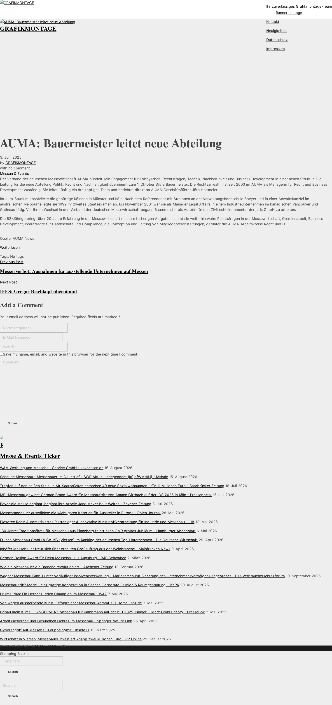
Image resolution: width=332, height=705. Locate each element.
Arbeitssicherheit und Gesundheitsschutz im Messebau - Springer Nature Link (66, 621)
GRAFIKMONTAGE (28, 28)
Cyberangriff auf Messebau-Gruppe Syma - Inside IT (44, 630)
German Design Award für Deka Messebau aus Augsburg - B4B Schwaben (63, 558)
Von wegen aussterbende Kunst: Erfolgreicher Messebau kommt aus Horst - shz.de (71, 603)
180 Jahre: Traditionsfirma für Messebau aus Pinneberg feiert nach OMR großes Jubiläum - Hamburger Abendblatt (98, 531)
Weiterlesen (10, 247)
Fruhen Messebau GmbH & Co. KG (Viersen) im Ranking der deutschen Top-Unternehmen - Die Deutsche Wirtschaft (99, 540)
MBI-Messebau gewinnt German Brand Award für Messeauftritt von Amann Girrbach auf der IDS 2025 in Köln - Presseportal (106, 495)
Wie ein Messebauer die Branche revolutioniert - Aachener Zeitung (56, 567)
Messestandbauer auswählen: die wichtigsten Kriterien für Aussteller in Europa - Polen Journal (80, 513)
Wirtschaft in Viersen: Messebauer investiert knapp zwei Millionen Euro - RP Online (71, 639)
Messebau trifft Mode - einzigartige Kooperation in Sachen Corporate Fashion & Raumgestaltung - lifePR (89, 585)
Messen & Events (14, 173)
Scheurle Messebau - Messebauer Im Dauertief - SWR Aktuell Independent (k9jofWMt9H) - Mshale (84, 477)
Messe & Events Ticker (30, 455)
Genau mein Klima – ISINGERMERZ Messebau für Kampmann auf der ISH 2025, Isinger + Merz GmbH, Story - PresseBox (102, 612)
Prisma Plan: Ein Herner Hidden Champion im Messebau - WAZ (53, 594)
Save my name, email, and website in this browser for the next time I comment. (70, 354)
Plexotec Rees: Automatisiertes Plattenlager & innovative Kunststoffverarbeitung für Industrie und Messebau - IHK (97, 522)
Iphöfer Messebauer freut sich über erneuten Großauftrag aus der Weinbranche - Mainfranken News (85, 549)
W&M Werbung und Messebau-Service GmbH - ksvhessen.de (51, 467)
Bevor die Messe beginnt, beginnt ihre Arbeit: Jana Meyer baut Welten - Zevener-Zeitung (75, 504)
